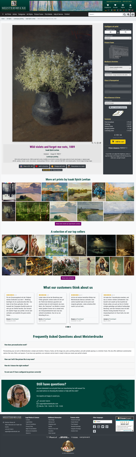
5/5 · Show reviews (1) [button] (56, 170)
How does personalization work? (16, 345)
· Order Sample (51, 433)
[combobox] (118, 38)
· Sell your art (51, 422)
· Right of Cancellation (30, 429)
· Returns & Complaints (31, 431)
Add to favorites (43, 166)
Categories (21, 14)
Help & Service (58, 14)
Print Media (48, 14)
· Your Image (51, 420)
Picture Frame (38, 14)
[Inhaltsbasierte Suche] (128, 14)
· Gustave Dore (74, 431)
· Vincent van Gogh (75, 420)
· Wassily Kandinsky (75, 426)
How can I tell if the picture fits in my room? (20, 359)
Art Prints (8, 14)
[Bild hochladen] (133, 14)
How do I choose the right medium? (17, 366)
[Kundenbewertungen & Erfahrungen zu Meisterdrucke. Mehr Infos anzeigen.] (125, 424)
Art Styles (30, 14)
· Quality (50, 426)
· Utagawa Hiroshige (75, 429)
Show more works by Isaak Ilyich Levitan (68, 224)
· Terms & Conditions (30, 424)
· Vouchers (50, 431)
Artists (15, 14)
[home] (2, 14)
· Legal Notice (28, 422)
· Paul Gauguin (74, 424)
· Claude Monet (74, 422)
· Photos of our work (53, 429)
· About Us (28, 433)
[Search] (124, 14)
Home (3, 19)
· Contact (27, 420)
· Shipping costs (52, 424)
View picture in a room (77, 166)
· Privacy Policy (29, 426)
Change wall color (59, 166)
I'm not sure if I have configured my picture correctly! (23, 372)
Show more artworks (68, 278)
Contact (67, 14)
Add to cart (119, 142)
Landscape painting (19, 19)
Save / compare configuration (118, 107)
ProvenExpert (15, 319)
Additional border (109, 35)
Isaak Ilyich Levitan (30, 19)
